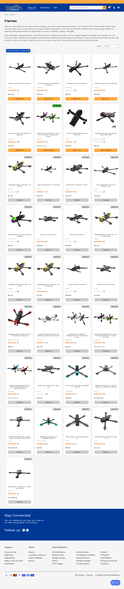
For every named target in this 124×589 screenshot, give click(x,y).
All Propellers (104, 555)
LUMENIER (39, 87)
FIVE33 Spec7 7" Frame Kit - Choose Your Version (19, 487)
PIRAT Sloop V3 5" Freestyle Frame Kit (77, 437)
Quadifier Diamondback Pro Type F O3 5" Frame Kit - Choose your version (48, 135)
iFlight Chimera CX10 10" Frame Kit (105, 83)
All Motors (103, 552)
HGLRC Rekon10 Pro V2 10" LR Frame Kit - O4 (105, 185)
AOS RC (67, 139)
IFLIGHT (10, 87)
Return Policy (9, 555)
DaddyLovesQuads (100, 139)
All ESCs (55, 561)
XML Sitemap (79, 575)
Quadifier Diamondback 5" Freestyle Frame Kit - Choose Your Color (77, 335)
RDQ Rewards (9, 564)
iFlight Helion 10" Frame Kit (77, 284)
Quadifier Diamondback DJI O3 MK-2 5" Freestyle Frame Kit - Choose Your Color (19, 387)
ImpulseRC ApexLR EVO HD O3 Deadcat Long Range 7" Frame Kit (48, 334)
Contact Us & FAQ (10, 552)
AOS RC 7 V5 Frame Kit (77, 234)
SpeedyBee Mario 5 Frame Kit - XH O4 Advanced (48, 285)
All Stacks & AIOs (57, 555)
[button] (32, 7)
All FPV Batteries (106, 558)
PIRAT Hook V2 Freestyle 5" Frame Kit (106, 437)
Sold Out (77, 351)
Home (6, 14)
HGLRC (96, 189)
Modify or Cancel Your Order (14, 561)
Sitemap (90, 575)
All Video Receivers (82, 564)
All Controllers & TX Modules (85, 555)
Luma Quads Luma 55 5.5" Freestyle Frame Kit (77, 386)
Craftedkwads (41, 441)
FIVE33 (96, 391)
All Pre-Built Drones (58, 552)
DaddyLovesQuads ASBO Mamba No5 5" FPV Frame (106, 134)
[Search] (104, 7)
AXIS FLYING (11, 238)
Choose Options (48, 150)
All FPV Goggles (57, 564)
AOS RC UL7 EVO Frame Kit (106, 284)
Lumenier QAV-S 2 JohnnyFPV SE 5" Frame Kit (19, 134)
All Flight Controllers (58, 558)
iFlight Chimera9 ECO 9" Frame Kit (19, 83)
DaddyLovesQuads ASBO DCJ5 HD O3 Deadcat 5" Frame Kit (19, 334)
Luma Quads (69, 391)
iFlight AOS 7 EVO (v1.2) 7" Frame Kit (48, 386)
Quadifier (40, 139)
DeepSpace (68, 87)
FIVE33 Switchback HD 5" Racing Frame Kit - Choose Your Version (105, 386)
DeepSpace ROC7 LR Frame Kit (77, 83)
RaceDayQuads (113, 575)
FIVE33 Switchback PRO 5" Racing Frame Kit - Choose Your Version (20, 437)
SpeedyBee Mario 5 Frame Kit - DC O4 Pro (19, 185)
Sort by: (99, 46)
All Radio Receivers (82, 558)
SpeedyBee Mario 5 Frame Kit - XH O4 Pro (19, 285)
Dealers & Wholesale (35, 558)
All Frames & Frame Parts (108, 561)
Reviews (31, 561)
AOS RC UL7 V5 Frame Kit (48, 234)
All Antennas (104, 564)
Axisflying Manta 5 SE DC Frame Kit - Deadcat (19, 235)
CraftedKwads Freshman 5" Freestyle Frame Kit (48, 437)
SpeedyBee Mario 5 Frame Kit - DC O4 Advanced (106, 235)
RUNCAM (10, 189)
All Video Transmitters (83, 561)
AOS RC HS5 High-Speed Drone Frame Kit (77, 134)
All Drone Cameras (82, 552)
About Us (32, 552)
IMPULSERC (40, 339)
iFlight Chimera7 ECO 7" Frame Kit (48, 185)
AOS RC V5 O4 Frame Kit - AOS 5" (77, 185)
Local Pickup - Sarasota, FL (37, 555)
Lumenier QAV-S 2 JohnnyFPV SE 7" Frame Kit (48, 84)
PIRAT (67, 441)
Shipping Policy (10, 558)
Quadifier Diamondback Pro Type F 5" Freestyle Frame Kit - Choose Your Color (105, 335)
